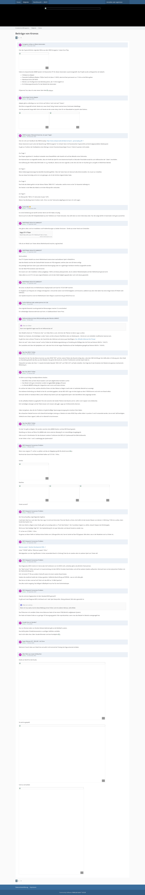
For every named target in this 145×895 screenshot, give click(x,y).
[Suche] (127, 2)
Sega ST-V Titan (25, 232)
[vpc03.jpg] (64, 493)
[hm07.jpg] (62, 691)
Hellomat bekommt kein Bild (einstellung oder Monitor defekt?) (40, 318)
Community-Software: (72, 892)
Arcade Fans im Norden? (29, 622)
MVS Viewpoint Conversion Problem (32, 445)
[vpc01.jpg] (34, 471)
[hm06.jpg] (62, 753)
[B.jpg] (65, 120)
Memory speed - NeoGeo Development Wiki (31, 547)
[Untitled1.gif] (51, 830)
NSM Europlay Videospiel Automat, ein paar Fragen (37, 135)
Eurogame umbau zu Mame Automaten (33, 44)
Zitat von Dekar (27, 325)
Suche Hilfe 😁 (26, 207)
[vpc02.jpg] (34, 493)
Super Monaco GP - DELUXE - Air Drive (33, 641)
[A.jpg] (34, 120)
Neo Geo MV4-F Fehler (28, 352)
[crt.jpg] (34, 61)
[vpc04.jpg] (95, 493)
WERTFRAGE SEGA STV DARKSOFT (32, 222)
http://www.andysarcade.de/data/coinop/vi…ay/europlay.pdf (64, 141)
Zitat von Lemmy (27, 605)
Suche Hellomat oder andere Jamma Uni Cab (35, 302)
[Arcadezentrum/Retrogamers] (72, 15)
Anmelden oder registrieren (114, 2)
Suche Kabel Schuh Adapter (30, 97)
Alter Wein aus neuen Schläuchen (32, 654)
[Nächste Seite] (23, 37)
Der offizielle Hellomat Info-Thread (85, 339)
